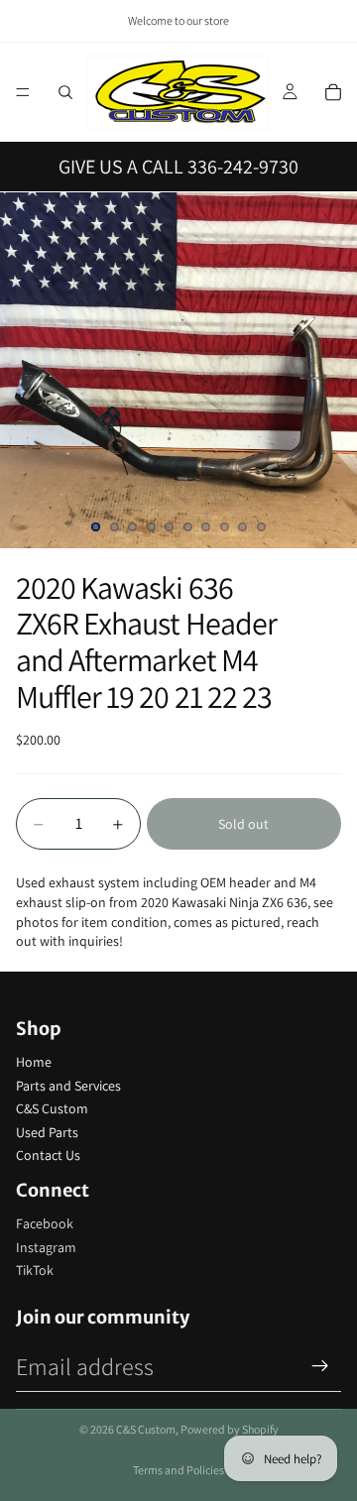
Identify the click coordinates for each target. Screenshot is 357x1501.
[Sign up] (320, 1366)
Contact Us (48, 1155)
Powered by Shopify (229, 1429)
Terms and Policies (178, 1469)
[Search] (65, 92)
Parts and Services (68, 1086)
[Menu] (23, 92)
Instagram (46, 1247)
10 (262, 527)
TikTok (35, 1270)
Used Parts (47, 1132)
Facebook (44, 1223)
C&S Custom (52, 1108)
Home (34, 1062)
